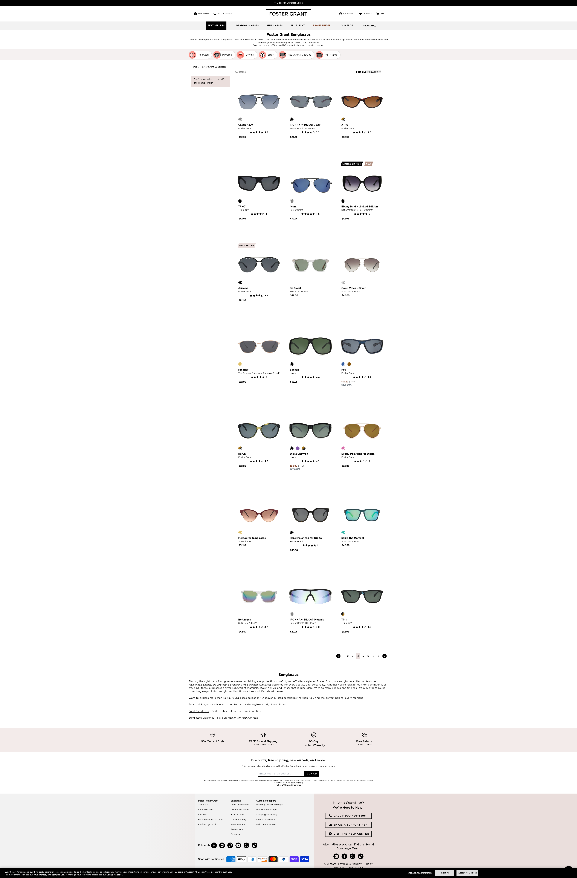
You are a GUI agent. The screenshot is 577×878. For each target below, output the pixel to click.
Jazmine (243, 288)
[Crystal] (291, 282)
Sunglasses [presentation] (274, 25)
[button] (247, 25)
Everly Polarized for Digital (358, 454)
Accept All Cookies (467, 873)
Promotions (237, 829)
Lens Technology (240, 805)
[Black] (291, 119)
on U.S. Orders (364, 745)
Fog (343, 370)
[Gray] (291, 614)
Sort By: (361, 72)
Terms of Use (58, 875)
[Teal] (343, 532)
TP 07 (242, 206)
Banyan (294, 370)
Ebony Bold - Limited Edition (359, 206)
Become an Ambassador (210, 820)
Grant (293, 206)
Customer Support (266, 801)
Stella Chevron (299, 454)
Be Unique (244, 619)
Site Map (202, 815)
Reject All (444, 873)
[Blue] (343, 364)
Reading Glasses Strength (269, 805)
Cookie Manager (114, 875)
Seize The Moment (352, 538)
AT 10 (344, 125)
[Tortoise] (343, 119)
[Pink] (343, 448)
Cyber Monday (238, 820)
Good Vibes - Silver (353, 288)
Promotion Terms (240, 810)
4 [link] (358, 656)
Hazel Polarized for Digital (306, 538)
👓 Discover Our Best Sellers (288, 3)
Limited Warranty (265, 820)
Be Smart (295, 288)
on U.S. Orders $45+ (263, 745)
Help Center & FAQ (266, 824)
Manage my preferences (420, 873)
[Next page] (384, 656)
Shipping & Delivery (266, 815)
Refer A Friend (238, 824)
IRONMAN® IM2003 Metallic (307, 619)
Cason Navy (245, 125)
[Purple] (297, 448)
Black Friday (237, 815)
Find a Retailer (205, 810)
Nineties (243, 370)
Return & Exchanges (267, 810)
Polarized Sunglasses (201, 704)
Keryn (242, 454)
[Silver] (343, 282)
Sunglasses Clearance (201, 718)
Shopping (236, 801)
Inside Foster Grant (208, 801)
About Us (203, 805)
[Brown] (349, 364)
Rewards (235, 834)
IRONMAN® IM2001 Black (305, 125)
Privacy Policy (40, 875)
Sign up (311, 774)
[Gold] (240, 364)
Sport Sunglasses (199, 711)
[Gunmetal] (240, 119)
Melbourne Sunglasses (252, 538)
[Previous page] (338, 656)
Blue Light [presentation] (298, 25)
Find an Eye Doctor (208, 824)
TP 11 (344, 619)
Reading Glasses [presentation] (247, 25)
